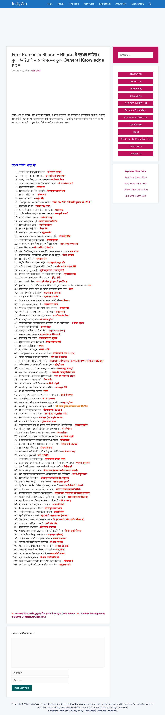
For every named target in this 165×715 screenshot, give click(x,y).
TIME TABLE (135, 146)
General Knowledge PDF (34, 616)
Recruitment (104, 4)
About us (64, 710)
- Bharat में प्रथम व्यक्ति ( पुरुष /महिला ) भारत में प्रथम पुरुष (38, 613)
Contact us (53, 710)
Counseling (136, 96)
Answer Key (121, 4)
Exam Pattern (138, 4)
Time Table (74, 4)
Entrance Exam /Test (135, 110)
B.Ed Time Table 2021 (135, 183)
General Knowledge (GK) (92, 613)
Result (60, 4)
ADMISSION (136, 74)
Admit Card (89, 4)
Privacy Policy (76, 710)
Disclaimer (90, 710)
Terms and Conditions (106, 710)
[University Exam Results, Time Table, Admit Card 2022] (20, 4)
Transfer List (135, 153)
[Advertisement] (82, 26)
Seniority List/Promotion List (135, 139)
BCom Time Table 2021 (136, 189)
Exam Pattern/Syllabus (135, 117)
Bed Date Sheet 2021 (136, 177)
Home (49, 4)
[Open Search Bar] (149, 4)
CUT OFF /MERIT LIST (135, 103)
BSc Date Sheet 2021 (136, 196)
